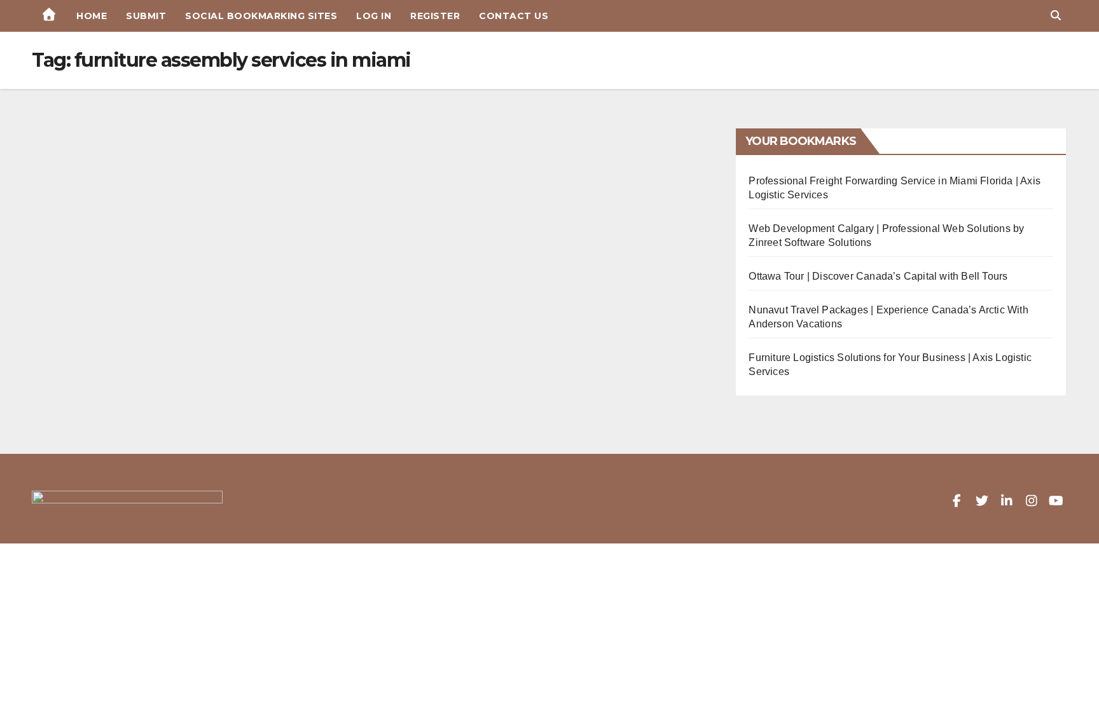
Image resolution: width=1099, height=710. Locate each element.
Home (91, 16)
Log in (373, 16)
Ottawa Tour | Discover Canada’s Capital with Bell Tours (878, 276)
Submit (146, 16)
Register (435, 16)
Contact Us (513, 16)
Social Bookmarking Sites (261, 16)
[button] (1055, 15)
